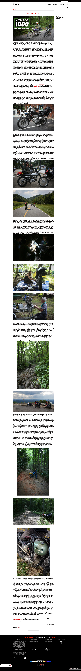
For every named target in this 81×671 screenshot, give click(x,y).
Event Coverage (51, 624)
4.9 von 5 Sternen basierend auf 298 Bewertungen (42, 637)
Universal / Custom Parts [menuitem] (52, 4)
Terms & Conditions (33, 648)
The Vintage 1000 (33, 13)
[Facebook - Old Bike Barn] (67, 7)
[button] (6, 665)
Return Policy (33, 647)
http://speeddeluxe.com (18, 619)
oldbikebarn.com (41, 84)
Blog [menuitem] (67, 4)
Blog (17, 7)
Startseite (14, 7)
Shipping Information (33, 646)
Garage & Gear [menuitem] (61, 4)
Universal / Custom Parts (47, 648)
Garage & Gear (47, 649)
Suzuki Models (47, 646)
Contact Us (61, 641)
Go (24, 657)
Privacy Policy (33, 649)
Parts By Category (47, 647)
